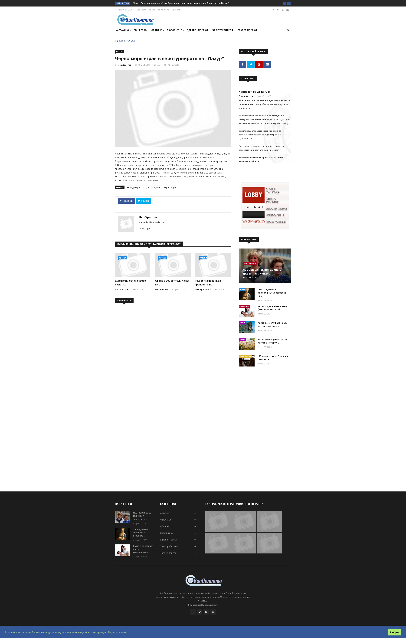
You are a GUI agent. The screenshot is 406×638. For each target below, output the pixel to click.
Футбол (130, 40)
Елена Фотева (246, 96)
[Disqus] (173, 346)
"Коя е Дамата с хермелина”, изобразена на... (272, 292)
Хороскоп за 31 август (255, 91)
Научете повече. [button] (117, 632)
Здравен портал (197, 30)
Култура (242, 289)
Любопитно (175, 30)
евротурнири (133, 187)
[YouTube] (213, 612)
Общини (157, 30)
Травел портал (247, 30)
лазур (146, 187)
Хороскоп (141, 9)
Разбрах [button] (394, 632)
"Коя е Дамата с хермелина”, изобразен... (141, 532)
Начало (119, 40)
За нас (152, 9)
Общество (140, 30)
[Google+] (206, 612)
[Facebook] (273, 9)
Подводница (249, 264)
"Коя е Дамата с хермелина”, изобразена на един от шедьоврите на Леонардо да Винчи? (181, 3)
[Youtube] (283, 9)
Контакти (176, 9)
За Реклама (163, 9)
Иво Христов (124, 65)
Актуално (123, 30)
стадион (156, 187)
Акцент (242, 323)
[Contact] (287, 9)
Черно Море (170, 187)
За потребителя (222, 30)
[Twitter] (278, 9)
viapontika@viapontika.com (152, 222)
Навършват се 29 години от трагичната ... (142, 515)
